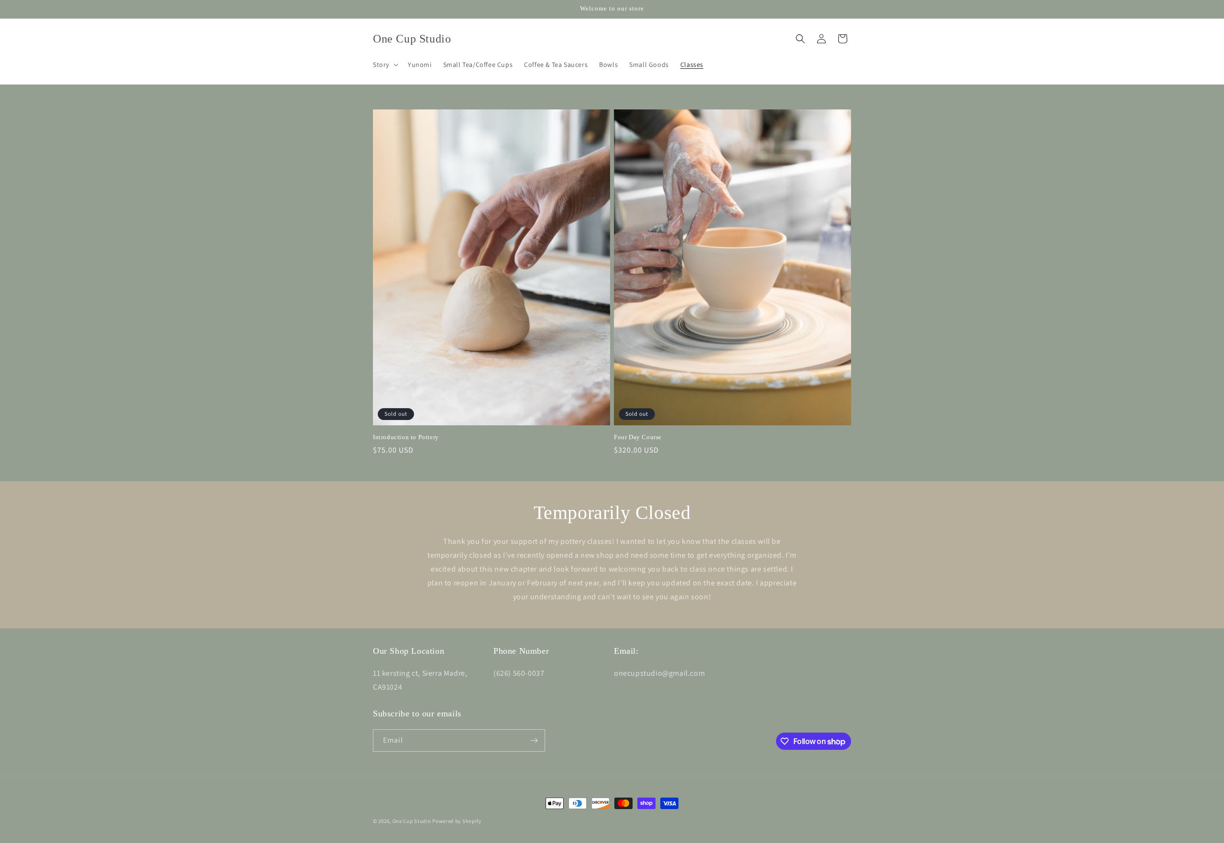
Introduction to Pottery (406, 437)
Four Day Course (638, 437)
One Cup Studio (412, 821)
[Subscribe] (534, 740)
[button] (384, 64)
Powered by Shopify (456, 821)
